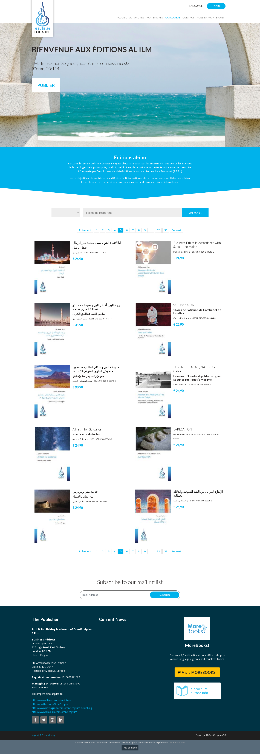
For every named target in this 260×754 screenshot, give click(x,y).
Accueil (122, 17)
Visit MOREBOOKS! (199, 672)
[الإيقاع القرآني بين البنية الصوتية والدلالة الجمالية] (153, 516)
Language (196, 5)
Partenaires (154, 17)
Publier (46, 85)
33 (165, 230)
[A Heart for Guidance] (52, 453)
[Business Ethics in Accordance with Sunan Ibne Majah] (153, 267)
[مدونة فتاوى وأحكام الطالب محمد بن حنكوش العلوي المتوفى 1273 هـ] (52, 391)
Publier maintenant (210, 17)
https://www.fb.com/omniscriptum (51, 700)
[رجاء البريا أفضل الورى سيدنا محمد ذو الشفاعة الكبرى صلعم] (52, 329)
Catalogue (172, 17)
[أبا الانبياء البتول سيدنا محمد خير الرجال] (52, 267)
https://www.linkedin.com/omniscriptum (54, 712)
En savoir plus (177, 742)
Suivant (176, 230)
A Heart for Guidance (87, 429)
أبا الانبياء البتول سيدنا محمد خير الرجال (97, 243)
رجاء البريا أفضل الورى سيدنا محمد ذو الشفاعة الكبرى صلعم (96, 307)
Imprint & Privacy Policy (43, 735)
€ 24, (178, 258)
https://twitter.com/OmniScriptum (51, 704)
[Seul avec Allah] (153, 329)
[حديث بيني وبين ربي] (52, 516)
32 (158, 230)
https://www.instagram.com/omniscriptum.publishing (62, 708)
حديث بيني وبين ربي (85, 491)
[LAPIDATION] (153, 453)
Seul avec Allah (183, 305)
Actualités (136, 17)
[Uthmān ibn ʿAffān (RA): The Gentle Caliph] (153, 391)
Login (216, 6)
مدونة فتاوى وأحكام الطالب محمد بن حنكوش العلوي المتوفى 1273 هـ (96, 369)
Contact (188, 17)
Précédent (85, 230)
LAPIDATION (182, 429)
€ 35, (78, 325)
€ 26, (78, 259)
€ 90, (78, 387)
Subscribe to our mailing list (130, 582)
